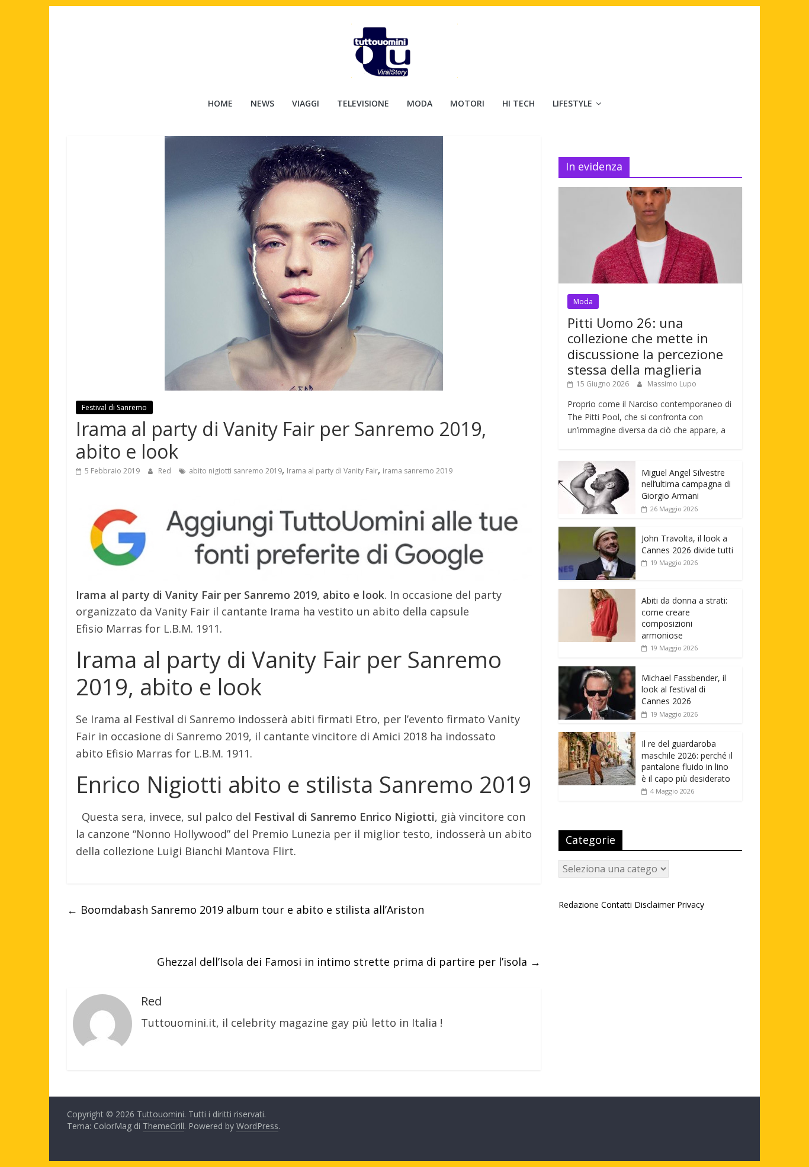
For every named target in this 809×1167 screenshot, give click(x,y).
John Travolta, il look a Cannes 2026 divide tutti (687, 544)
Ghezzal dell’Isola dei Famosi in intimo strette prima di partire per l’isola (349, 962)
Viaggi (305, 103)
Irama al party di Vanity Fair (332, 471)
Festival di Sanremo (114, 407)
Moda (419, 103)
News (262, 103)
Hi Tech (518, 103)
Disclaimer (654, 904)
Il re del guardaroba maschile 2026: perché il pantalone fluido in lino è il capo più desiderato (687, 761)
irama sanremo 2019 (417, 471)
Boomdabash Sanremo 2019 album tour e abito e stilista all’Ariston (245, 909)
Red (165, 471)
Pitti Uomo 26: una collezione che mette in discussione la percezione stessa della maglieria (645, 346)
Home (220, 103)
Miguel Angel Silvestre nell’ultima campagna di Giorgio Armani (686, 484)
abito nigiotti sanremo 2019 (235, 471)
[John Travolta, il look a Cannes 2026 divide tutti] (596, 533)
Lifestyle (572, 103)
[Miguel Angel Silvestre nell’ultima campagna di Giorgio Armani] (596, 467)
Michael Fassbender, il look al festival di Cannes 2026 (683, 689)
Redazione (578, 904)
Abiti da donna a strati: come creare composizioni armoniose (684, 618)
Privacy (690, 904)
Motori (467, 103)
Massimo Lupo (671, 384)
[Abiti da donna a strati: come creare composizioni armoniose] (596, 595)
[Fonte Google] (304, 538)
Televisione (363, 103)
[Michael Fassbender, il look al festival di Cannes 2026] (596, 672)
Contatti (616, 904)
